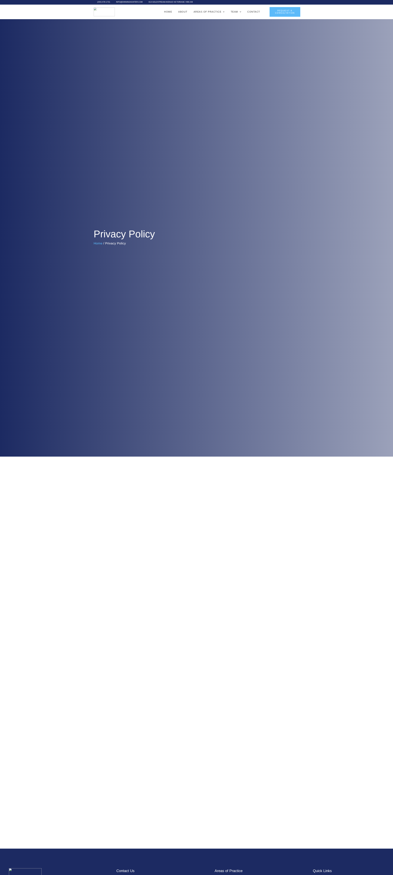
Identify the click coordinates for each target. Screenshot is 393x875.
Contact (253, 11)
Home (168, 11)
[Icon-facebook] (297, 2)
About (182, 11)
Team (234, 11)
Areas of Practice (208, 11)
